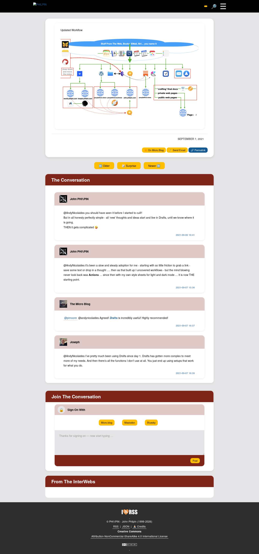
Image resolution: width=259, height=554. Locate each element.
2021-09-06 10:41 (185, 235)
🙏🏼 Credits (139, 526)
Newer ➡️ (154, 166)
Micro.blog (106, 422)
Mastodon (129, 422)
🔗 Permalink (198, 150)
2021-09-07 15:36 (185, 287)
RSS (116, 526)
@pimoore (70, 318)
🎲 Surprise (129, 166)
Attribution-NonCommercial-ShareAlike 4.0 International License (129, 536)
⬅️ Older (104, 166)
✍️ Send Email (177, 150)
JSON (125, 526)
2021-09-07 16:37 (185, 325)
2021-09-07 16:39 (185, 373)
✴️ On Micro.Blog (154, 150)
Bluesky (151, 422)
